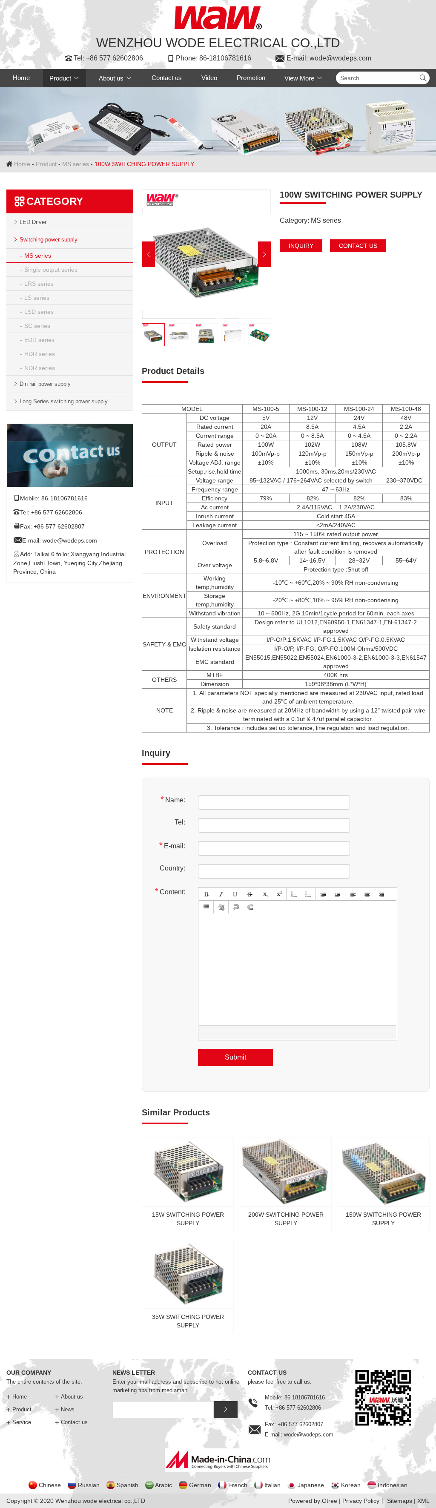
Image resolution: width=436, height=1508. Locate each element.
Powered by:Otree (312, 1500)
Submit (235, 1057)
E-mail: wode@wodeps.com (323, 58)
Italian (272, 1485)
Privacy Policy (360, 1500)
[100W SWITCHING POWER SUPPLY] (206, 254)
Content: (170, 891)
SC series (37, 325)
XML (423, 1500)
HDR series (39, 353)
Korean (351, 1485)
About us (115, 78)
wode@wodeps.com (70, 540)
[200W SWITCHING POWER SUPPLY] (285, 1183)
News (65, 1409)
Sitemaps (399, 1500)
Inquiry (301, 245)
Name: (173, 799)
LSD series (39, 311)
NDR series (39, 368)
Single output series (50, 269)
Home (21, 77)
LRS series (39, 283)
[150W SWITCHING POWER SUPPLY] (383, 1183)
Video (209, 77)
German (200, 1485)
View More (303, 78)
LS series (36, 297)
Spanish (127, 1485)
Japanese (311, 1485)
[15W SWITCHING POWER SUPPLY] (187, 1183)
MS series (75, 164)
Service (18, 1422)
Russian (89, 1485)
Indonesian (392, 1485)
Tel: (180, 822)
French (237, 1485)
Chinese (50, 1485)
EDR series (39, 339)
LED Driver (33, 222)
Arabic (163, 1485)
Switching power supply (48, 239)
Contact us (167, 77)
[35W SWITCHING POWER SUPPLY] (187, 1285)
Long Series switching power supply (64, 401)
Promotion (251, 77)
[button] (148, 254)
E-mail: (172, 845)
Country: (172, 868)
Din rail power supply (45, 384)
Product (64, 78)
